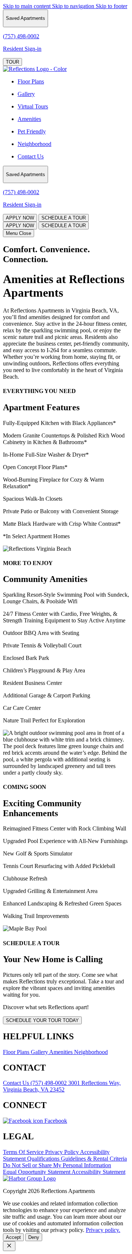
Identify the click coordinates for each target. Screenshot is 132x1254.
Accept (13, 1237)
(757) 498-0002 (49, 1083)
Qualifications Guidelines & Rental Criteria (77, 1158)
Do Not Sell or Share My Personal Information (57, 1165)
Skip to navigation (74, 6)
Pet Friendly (32, 131)
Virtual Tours (33, 106)
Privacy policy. (103, 1230)
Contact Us (31, 156)
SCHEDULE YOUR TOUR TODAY (42, 1020)
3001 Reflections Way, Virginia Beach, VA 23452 (62, 1086)
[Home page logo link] (29, 1178)
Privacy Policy (62, 1152)
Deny (33, 1237)
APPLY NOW (20, 218)
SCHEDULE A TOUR (63, 218)
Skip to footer (111, 6)
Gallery (26, 94)
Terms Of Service (24, 1152)
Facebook (55, 1121)
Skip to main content (27, 6)
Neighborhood (34, 144)
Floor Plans (31, 81)
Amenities (29, 119)
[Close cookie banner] (9, 1246)
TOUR (12, 62)
